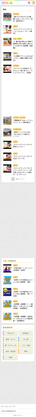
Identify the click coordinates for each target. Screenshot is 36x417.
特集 (10, 357)
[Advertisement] (18, 95)
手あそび (10, 333)
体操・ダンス (10, 339)
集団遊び (25, 333)
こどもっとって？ (9, 406)
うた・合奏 (26, 345)
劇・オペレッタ (10, 345)
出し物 (26, 339)
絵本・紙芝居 (10, 351)
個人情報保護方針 (9, 411)
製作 (26, 351)
